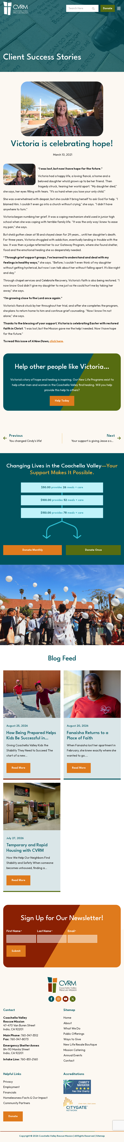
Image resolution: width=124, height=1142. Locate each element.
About (67, 1023)
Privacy (8, 1081)
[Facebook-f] (51, 999)
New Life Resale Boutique (80, 1044)
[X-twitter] (73, 999)
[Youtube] (65, 999)
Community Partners (16, 1103)
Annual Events (72, 1055)
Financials (9, 1092)
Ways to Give (72, 1039)
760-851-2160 (29, 1059)
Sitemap (100, 1135)
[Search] (94, 8)
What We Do (71, 1028)
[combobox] (78, 8)
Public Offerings (73, 1034)
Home (67, 1017)
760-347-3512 (29, 1035)
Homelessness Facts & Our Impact (25, 1098)
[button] (62, 487)
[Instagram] (58, 999)
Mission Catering (74, 1050)
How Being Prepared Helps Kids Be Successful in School (31, 738)
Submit (16, 951)
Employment (11, 1087)
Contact (68, 1060)
